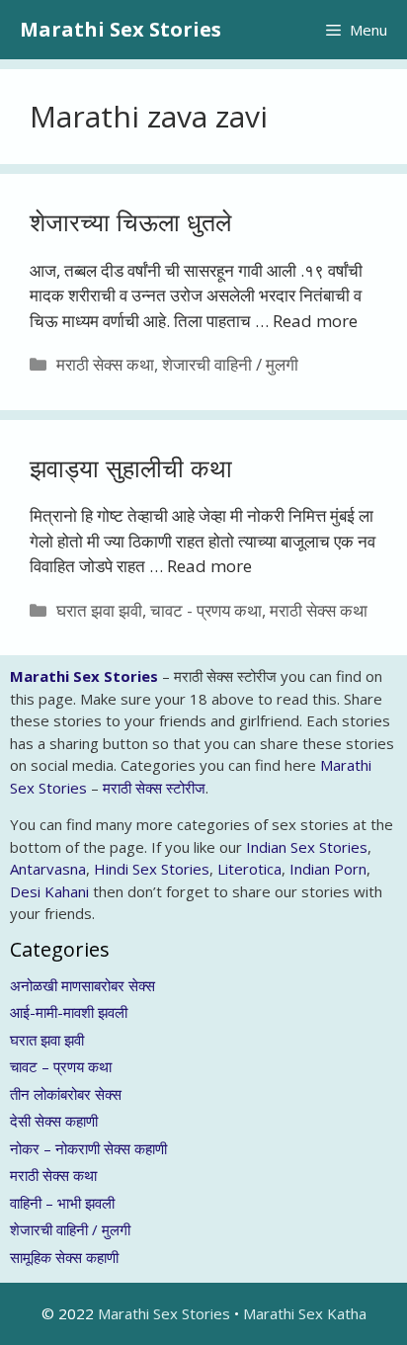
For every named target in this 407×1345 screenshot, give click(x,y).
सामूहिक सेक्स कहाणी (64, 1257)
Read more (315, 320)
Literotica (249, 869)
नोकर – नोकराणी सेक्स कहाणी (88, 1148)
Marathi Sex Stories (120, 29)
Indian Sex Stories (306, 847)
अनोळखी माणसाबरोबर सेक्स (82, 985)
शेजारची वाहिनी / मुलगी (230, 364)
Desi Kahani (49, 891)
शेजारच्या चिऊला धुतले (130, 221)
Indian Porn (327, 869)
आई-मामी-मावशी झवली (68, 1012)
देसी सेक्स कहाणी (54, 1121)
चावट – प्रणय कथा (61, 1066)
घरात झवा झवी (99, 610)
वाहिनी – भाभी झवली (62, 1203)
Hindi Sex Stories (151, 869)
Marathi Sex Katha (304, 1313)
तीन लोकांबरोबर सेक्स (66, 1094)
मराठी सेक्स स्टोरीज (154, 788)
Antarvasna (48, 869)
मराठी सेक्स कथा (105, 364)
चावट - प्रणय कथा (206, 610)
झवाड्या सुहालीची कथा (131, 467)
